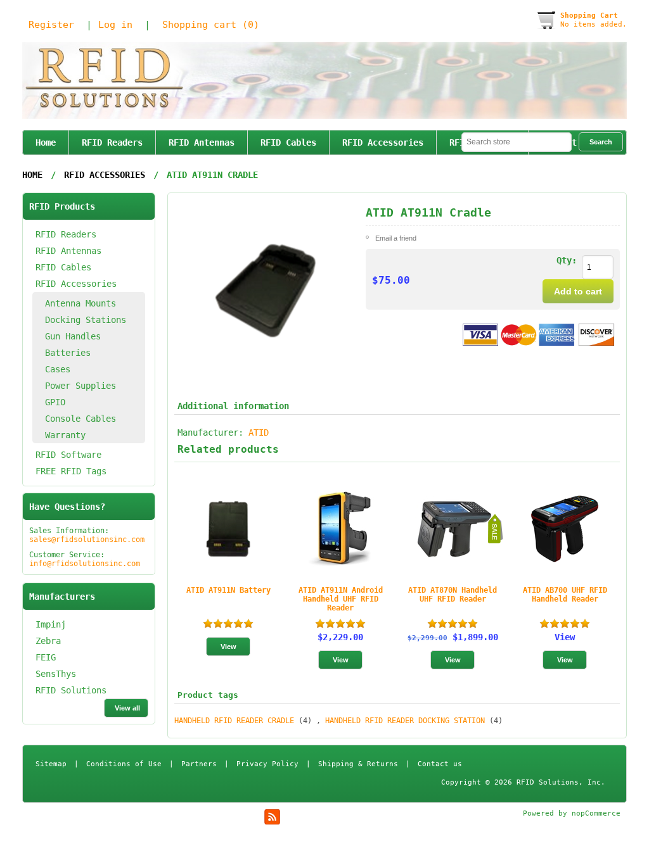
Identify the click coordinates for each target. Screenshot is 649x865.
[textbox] (516, 142)
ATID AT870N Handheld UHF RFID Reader (452, 594)
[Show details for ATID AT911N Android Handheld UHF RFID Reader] (340, 528)
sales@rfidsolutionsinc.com (87, 539)
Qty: (566, 260)
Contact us (440, 764)
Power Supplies (80, 386)
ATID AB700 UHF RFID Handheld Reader (565, 594)
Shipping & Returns (358, 764)
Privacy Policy (267, 764)
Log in (115, 24)
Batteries (68, 353)
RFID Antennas (202, 142)
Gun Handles (73, 336)
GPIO (55, 402)
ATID (258, 432)
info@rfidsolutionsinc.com (84, 563)
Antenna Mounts (80, 303)
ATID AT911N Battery (228, 590)
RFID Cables (288, 142)
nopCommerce (596, 813)
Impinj (50, 624)
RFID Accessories (382, 142)
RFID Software (68, 455)
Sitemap (51, 764)
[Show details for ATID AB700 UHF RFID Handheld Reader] (564, 528)
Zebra (48, 641)
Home (45, 142)
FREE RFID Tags (70, 471)
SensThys (55, 674)
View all (127, 708)
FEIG (45, 657)
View (565, 637)
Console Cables (80, 419)
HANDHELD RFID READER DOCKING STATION (405, 720)
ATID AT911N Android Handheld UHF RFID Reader (341, 599)
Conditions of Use (124, 764)
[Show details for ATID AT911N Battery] (228, 528)
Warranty (65, 435)
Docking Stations (85, 320)
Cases (57, 369)
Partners (199, 764)
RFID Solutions (70, 690)
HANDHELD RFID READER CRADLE (234, 720)
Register (51, 24)
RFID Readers (112, 142)
